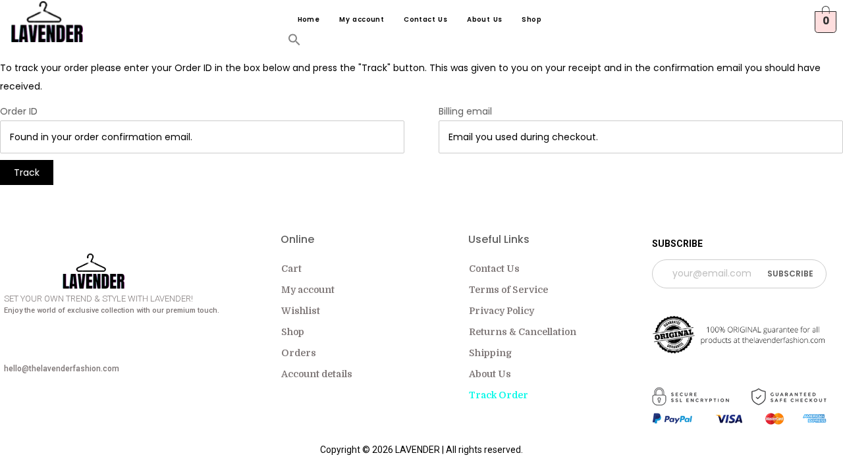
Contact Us (425, 19)
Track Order (498, 395)
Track (27, 172)
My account (361, 19)
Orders (298, 353)
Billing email (465, 111)
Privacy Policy (501, 310)
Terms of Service (508, 289)
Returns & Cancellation (522, 332)
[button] (294, 42)
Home (309, 19)
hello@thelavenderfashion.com (61, 368)
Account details (316, 374)
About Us (484, 19)
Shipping (490, 353)
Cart (291, 268)
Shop (531, 19)
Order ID (19, 111)
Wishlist (300, 310)
